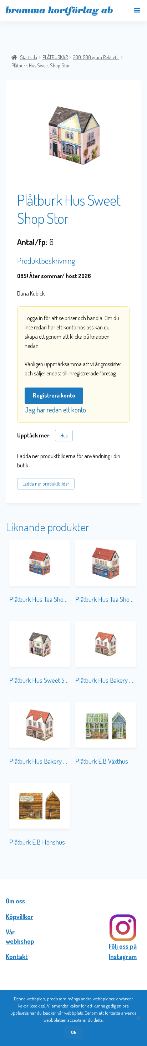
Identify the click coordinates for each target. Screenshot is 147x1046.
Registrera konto (54, 395)
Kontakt (17, 956)
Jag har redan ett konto (55, 409)
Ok (73, 1032)
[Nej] (138, 1017)
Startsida (28, 57)
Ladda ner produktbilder (45, 484)
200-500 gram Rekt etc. (96, 57)
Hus (63, 435)
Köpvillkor (19, 917)
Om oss (15, 901)
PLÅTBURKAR (55, 57)
